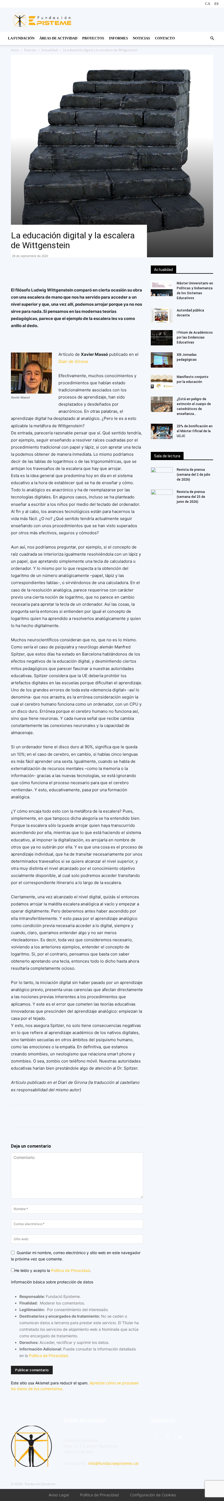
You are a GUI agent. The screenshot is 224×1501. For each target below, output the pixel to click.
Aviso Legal (59, 1495)
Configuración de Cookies (153, 1495)
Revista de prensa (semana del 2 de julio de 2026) (193, 474)
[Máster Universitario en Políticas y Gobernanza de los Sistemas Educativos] (162, 288)
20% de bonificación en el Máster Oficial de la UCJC (195, 431)
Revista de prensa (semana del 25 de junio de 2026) (191, 497)
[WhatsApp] (28, 270)
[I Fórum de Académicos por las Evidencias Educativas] (162, 337)
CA (207, 4)
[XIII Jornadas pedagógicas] (162, 360)
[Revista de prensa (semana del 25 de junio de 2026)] (162, 497)
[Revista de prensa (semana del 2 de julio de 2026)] (162, 475)
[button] (212, 38)
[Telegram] (54, 270)
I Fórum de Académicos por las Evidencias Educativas (195, 337)
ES (216, 4)
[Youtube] (180, 1437)
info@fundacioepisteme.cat (113, 1463)
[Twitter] (41, 270)
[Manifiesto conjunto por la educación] (162, 382)
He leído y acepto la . (52, 1270)
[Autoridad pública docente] (162, 315)
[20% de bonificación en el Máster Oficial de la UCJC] (162, 431)
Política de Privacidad (70, 1270)
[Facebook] (16, 270)
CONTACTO (165, 38)
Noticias (141, 38)
